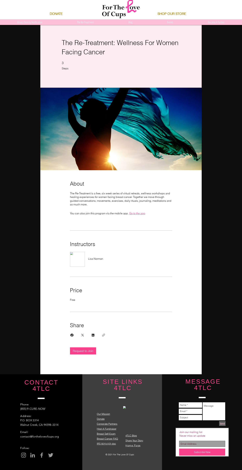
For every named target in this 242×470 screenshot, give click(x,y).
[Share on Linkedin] (93, 335)
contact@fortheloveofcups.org (39, 436)
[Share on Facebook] (72, 335)
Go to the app (137, 213)
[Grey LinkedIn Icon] (32, 455)
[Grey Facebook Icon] (41, 455)
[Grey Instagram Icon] (23, 455)
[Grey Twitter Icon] (50, 455)
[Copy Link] (104, 335)
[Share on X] (82, 335)
